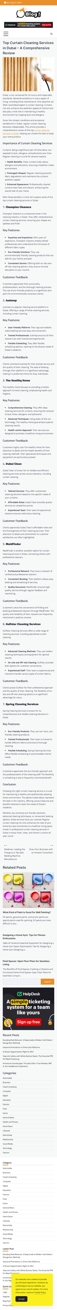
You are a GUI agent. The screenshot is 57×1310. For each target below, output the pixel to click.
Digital (5, 1095)
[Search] (51, 34)
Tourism (6, 1152)
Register (6, 1296)
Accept (21, 1299)
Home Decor (8, 1126)
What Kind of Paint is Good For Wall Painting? (27, 912)
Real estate (7, 1135)
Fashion (6, 1104)
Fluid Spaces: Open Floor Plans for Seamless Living (26, 963)
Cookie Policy (40, 1292)
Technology (7, 1148)
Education (7, 1099)
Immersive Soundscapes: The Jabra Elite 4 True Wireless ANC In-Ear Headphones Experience (27, 1065)
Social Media (8, 1143)
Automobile (7, 1078)
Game (5, 1113)
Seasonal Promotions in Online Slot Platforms (21, 1047)
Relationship (8, 1139)
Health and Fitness (10, 1121)
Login (5, 1292)
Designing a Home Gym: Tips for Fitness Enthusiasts (24, 937)
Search (47, 981)
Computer (7, 1091)
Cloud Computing (9, 1086)
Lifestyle (6, 1130)
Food (5, 1108)
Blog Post (7, 1300)
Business (6, 1082)
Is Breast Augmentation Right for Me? (18, 1051)
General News (8, 1117)
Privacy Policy (8, 1305)
